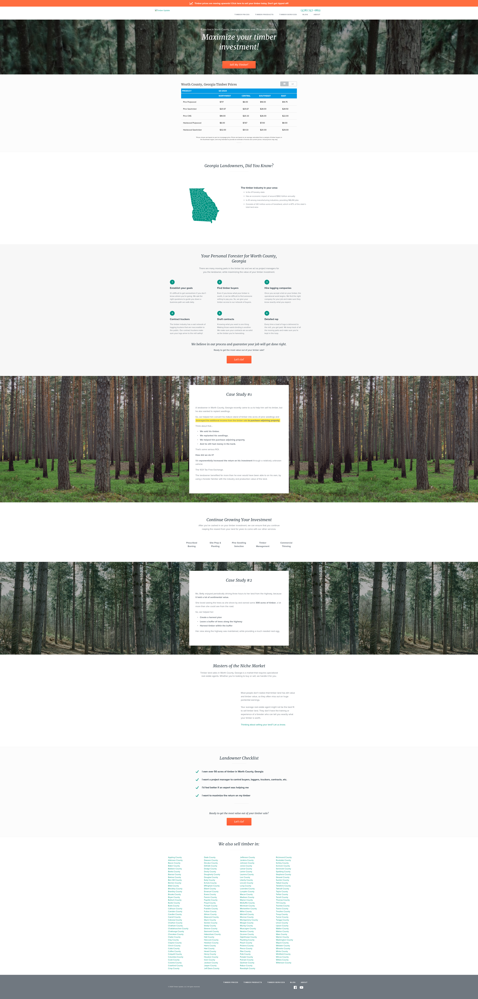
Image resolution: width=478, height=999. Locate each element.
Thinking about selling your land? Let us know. (263, 724)
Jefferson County (247, 857)
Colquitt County (175, 954)
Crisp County (173, 968)
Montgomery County (249, 920)
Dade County (209, 857)
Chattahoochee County (178, 928)
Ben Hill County (175, 880)
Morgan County (246, 923)
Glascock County (211, 917)
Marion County (246, 900)
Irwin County (209, 960)
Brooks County (174, 894)
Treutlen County (283, 911)
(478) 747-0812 (310, 10)
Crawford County (175, 965)
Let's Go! (239, 359)
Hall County (209, 937)
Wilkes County (282, 960)
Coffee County (174, 951)
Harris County (210, 945)
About (317, 15)
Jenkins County (247, 860)
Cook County (173, 960)
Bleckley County (175, 888)
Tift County (281, 903)
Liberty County (246, 880)
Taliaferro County (283, 886)
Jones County (246, 866)
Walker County (282, 928)
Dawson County (211, 860)
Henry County (210, 954)
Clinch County (174, 945)
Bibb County (173, 886)
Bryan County (174, 897)
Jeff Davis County (211, 968)
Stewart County (282, 877)
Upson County (282, 925)
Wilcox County (282, 957)
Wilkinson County (283, 962)
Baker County (174, 866)
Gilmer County (210, 914)
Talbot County (282, 883)
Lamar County (246, 868)
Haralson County (211, 943)
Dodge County (210, 868)
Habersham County (212, 934)
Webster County (283, 945)
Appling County (175, 857)
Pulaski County (246, 957)
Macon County (246, 894)
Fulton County (210, 911)
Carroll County (174, 917)
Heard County (210, 951)
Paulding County (247, 940)
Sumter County (282, 880)
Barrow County (174, 874)
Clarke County (174, 937)
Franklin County (211, 908)
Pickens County (247, 945)
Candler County (175, 914)
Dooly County (210, 871)
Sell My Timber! (239, 64)
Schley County (282, 863)
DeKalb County (210, 866)
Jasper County (210, 965)
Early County (209, 880)
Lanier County (246, 871)
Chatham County (175, 925)
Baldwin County (175, 868)
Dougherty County (212, 874)
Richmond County (284, 857)
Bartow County (174, 877)
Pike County (245, 951)
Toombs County (283, 906)
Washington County (284, 940)
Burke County (174, 903)
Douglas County (211, 877)
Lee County (245, 877)
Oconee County (247, 934)
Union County (282, 923)
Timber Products (264, 15)
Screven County (283, 866)
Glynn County (210, 920)
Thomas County (283, 900)
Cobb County (174, 948)
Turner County (282, 917)
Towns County (282, 908)
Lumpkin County (247, 891)
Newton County (247, 931)
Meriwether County (248, 908)
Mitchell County (247, 914)
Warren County (282, 937)
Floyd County (210, 903)
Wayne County (282, 943)
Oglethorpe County (248, 937)
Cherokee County (175, 934)
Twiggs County (282, 920)
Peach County (246, 943)
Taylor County (282, 891)
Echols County (210, 883)
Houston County (211, 957)
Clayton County (175, 943)
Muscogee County (248, 928)
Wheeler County (283, 948)
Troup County (282, 914)
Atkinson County (175, 860)
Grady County (210, 925)
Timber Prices (242, 15)
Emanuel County (211, 891)
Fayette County (210, 900)
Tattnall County (282, 888)
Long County (245, 886)
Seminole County (283, 868)
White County (282, 951)
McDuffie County (247, 903)
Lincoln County (246, 883)
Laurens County (247, 874)
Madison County (247, 897)
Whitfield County (283, 954)
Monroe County (247, 917)
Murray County (246, 925)
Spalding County (283, 871)
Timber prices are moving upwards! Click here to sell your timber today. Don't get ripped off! (241, 3)
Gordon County (210, 923)
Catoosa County (175, 920)
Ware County (281, 934)
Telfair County (282, 894)
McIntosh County (247, 906)
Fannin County (210, 897)
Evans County (210, 894)
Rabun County (246, 965)
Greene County (210, 928)
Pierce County (246, 948)
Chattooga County (176, 931)
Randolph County (247, 968)
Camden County (175, 911)
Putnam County (246, 960)
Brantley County (175, 891)
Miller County (246, 911)
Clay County (173, 940)
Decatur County (211, 863)
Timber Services (288, 15)
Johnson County (247, 863)
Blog (305, 15)
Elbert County (210, 888)
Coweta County (175, 962)
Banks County (174, 871)
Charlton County (175, 923)
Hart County (209, 948)
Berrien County (174, 883)
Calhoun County (175, 908)
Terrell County (282, 897)
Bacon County (174, 863)
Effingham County (212, 886)
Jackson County (211, 962)
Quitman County (247, 962)
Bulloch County (174, 900)
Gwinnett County (211, 931)
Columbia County (175, 957)
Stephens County (283, 874)
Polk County (245, 954)
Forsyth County (210, 906)
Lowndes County (247, 888)
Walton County (282, 931)
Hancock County (211, 940)
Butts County (173, 906)
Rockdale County (283, 860)
